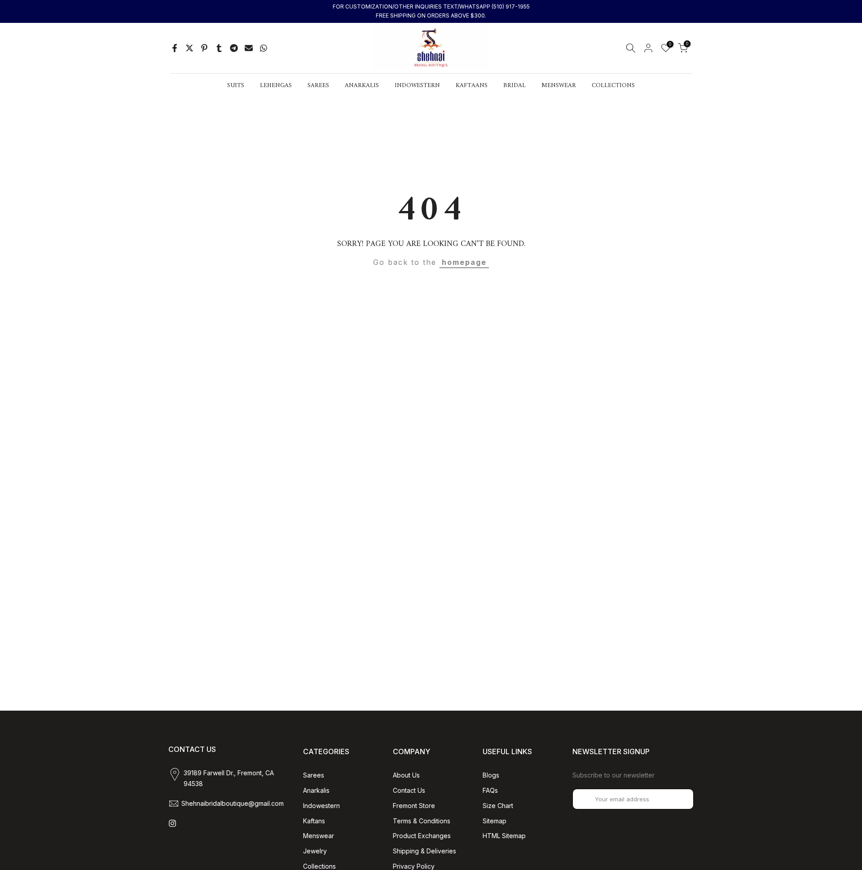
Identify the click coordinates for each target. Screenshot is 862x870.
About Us (406, 775)
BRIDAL (514, 85)
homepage (464, 262)
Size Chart (498, 805)
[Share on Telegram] (234, 48)
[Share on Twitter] (189, 48)
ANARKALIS (362, 85)
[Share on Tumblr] (219, 48)
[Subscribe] (677, 799)
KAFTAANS (472, 85)
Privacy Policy (414, 866)
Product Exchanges (422, 835)
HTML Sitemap (504, 835)
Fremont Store (414, 805)
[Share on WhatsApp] (263, 48)
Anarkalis (316, 790)
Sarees (313, 775)
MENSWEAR (558, 85)
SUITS (235, 85)
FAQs (490, 790)
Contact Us (409, 790)
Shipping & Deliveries (424, 851)
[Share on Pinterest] (204, 48)
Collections (319, 866)
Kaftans (314, 821)
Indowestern (321, 805)
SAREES (318, 85)
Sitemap (494, 821)
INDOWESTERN (417, 85)
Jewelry (315, 851)
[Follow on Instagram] (172, 823)
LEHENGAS (276, 85)
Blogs (491, 775)
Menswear (318, 835)
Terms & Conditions (421, 821)
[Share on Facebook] (175, 48)
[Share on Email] (249, 48)
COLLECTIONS (613, 85)
